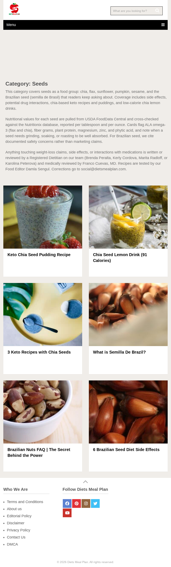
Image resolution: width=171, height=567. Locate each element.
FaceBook (67, 503)
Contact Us (16, 537)
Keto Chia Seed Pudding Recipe (39, 254)
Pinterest (76, 503)
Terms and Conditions (25, 502)
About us (14, 509)
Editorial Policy (19, 516)
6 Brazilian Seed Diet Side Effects (126, 449)
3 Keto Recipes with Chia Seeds (39, 352)
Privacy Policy (18, 530)
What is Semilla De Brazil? (119, 352)
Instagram (86, 503)
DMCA (12, 544)
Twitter (95, 503)
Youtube (67, 512)
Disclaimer (15, 523)
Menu (11, 25)
